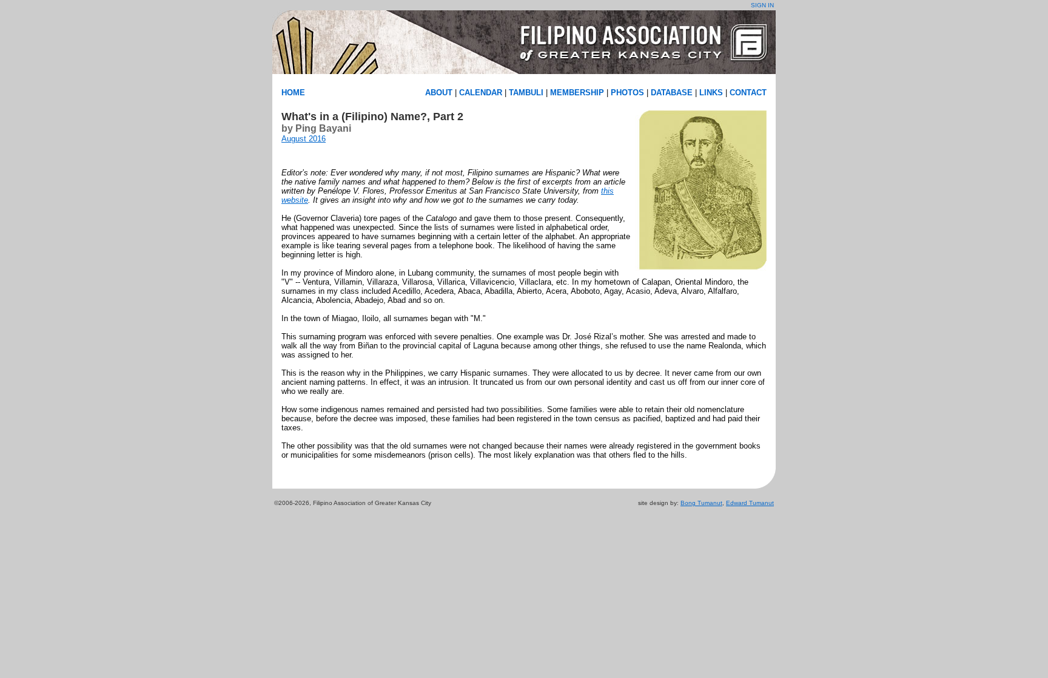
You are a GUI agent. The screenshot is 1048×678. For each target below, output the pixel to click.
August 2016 (303, 138)
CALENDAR (480, 92)
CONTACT (748, 92)
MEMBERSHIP (577, 92)
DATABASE (672, 92)
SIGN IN (762, 5)
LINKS (711, 92)
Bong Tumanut (701, 503)
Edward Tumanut (750, 503)
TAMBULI (526, 92)
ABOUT (438, 92)
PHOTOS (627, 92)
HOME (293, 92)
